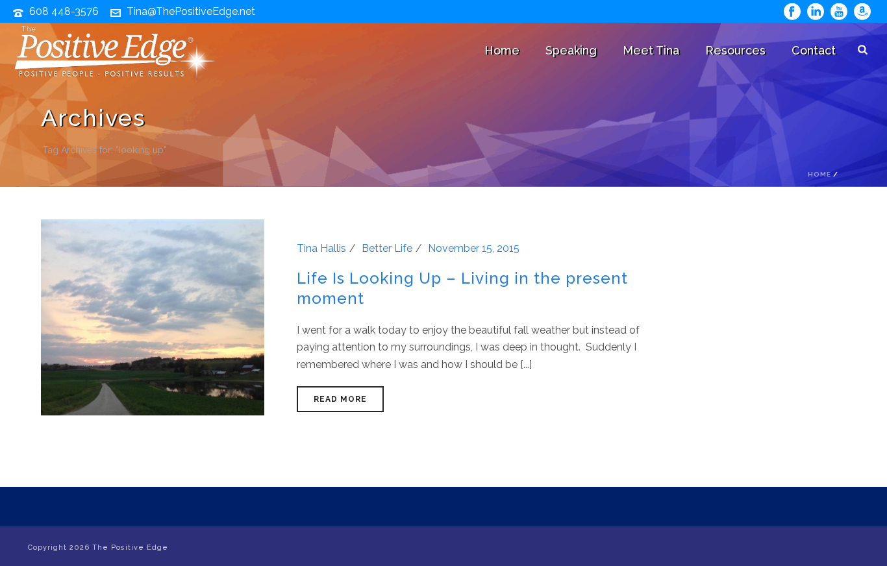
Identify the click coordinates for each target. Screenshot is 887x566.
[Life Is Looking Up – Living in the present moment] (152, 316)
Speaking (571, 50)
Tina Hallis (321, 248)
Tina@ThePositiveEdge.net (191, 11)
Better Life (387, 248)
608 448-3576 (64, 11)
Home (501, 50)
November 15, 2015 (473, 248)
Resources (735, 50)
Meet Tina (651, 50)
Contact (814, 50)
